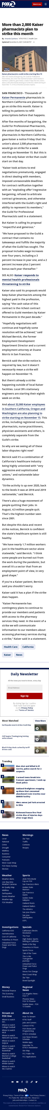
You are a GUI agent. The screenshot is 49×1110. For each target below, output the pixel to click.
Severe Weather (8, 896)
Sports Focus (27, 950)
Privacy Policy (27, 708)
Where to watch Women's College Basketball (9, 1055)
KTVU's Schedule (29, 1034)
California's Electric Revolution (30, 931)
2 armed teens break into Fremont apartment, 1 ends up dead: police (30, 780)
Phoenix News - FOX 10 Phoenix (28, 1000)
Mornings (27, 835)
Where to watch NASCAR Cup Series (10, 1036)
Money (6, 987)
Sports (26, 875)
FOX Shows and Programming (28, 1029)
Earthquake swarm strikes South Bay (16, 725)
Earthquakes (7, 893)
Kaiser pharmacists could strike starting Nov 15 (22, 74)
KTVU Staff (26, 1019)
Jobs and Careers (29, 1022)
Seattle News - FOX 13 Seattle (30, 1005)
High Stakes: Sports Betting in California (30, 940)
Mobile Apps (27, 1042)
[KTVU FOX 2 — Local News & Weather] (9, 4)
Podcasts (6, 860)
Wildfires (5, 850)
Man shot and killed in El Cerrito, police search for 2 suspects (28, 769)
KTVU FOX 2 (23, 39)
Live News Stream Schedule (29, 1038)
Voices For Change (30, 971)
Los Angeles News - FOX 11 (30, 994)
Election (5, 869)
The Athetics (27, 909)
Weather (7, 875)
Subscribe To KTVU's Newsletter (30, 1046)
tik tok (32, 1082)
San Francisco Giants (28, 893)
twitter (36, 1082)
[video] (40, 727)
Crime (4, 844)
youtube (17, 1082)
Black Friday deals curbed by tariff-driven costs (16, 748)
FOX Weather (7, 902)
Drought (5, 847)
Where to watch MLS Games (8, 1067)
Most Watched (10, 720)
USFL (24, 920)
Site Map (26, 1050)
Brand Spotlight (28, 980)
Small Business (8, 996)
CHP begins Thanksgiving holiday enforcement (15, 737)
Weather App (7, 899)
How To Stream (28, 1016)
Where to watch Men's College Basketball (8, 1048)
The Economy (7, 993)
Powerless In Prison (10, 939)
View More (40, 720)
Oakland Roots (28, 903)
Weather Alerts (8, 879)
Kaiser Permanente (13, 97)
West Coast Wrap (9, 863)
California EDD (8, 930)
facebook (22, 1082)
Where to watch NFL (8, 1020)
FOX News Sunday (9, 866)
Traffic (25, 841)
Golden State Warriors (27, 888)
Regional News (27, 988)
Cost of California (9, 936)
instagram (27, 1082)
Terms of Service (26, 710)
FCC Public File (28, 1053)
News (19, 654)
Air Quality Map (8, 887)
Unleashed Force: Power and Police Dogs (9, 944)
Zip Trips (26, 838)
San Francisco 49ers (30, 884)
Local (4, 838)
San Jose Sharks (28, 912)
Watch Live (37, 4)
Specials (26, 927)
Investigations (10, 927)
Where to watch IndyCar (8, 1042)
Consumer (6, 857)
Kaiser (7, 654)
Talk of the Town (29, 953)
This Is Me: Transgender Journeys (27, 958)
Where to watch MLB (8, 1031)
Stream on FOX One (8, 1014)
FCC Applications (29, 1056)
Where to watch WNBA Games (8, 1062)
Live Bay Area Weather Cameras (9, 883)
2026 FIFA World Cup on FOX (29, 880)
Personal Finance (9, 990)
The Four (26, 936)
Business (5, 854)
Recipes (25, 847)
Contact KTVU (28, 1025)
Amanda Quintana (11, 39)
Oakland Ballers (28, 906)
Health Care (33, 39)
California (28, 646)
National (5, 841)
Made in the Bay (29, 944)
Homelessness (8, 933)
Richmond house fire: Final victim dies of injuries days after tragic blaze (29, 815)
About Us (27, 1012)
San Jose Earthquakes (27, 916)
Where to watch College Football (8, 1026)
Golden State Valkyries (27, 899)
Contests (26, 844)
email (13, 1082)
